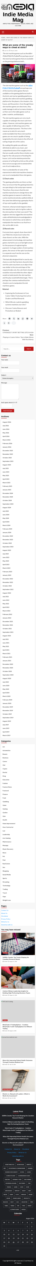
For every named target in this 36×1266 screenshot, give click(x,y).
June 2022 (6, 600)
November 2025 (8, 454)
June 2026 (6, 429)
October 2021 (7, 628)
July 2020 (6, 682)
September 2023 (8, 547)
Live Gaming (7, 838)
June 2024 (6, 514)
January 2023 (7, 575)
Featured (6, 790)
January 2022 (7, 618)
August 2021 (7, 636)
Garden (5, 812)
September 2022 (8, 589)
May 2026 (6, 433)
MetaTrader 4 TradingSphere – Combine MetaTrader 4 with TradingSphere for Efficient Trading (17, 1026)
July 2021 (6, 639)
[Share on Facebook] (9, 318)
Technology (6, 885)
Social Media (7, 874)
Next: (18, 337)
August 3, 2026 (13, 1030)
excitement (22, 1183)
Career (5, 761)
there (6, 1205)
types (23, 1205)
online (8, 1198)
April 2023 (6, 564)
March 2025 (6, 482)
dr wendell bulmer (11, 1183)
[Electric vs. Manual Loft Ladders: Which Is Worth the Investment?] (18, 1080)
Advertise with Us (6, 925)
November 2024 (8, 497)
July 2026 (6, 425)
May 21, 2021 (14, 50)
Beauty (5, 754)
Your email (4, 367)
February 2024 (7, 529)
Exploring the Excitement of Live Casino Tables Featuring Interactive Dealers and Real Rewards (18, 295)
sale (17, 1202)
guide (21, 1187)
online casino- (17, 1198)
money (30, 1194)
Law (4, 831)
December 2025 (8, 450)
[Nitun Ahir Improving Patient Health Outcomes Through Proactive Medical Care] (18, 1047)
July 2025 (6, 468)
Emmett (5, 961)
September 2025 (8, 461)
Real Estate (6, 863)
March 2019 (6, 735)
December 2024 (8, 493)
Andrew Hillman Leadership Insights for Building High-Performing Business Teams (18, 1123)
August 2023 (7, 550)
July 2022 (6, 596)
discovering (27, 1179)
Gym (4, 816)
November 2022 (8, 582)
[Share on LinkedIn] (18, 318)
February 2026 (7, 443)
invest (24, 1190)
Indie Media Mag (18, 17)
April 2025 (6, 479)
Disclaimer (4, 916)
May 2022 (6, 603)
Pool (4, 860)
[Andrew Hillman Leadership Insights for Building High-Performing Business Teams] (18, 977)
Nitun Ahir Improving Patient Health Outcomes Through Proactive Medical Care (18, 1137)
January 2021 (7, 660)
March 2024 (6, 525)
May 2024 (6, 518)
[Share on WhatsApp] (23, 318)
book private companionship (17, 1168)
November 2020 (8, 668)
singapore (24, 1202)
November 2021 (8, 625)
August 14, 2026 (13, 961)
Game (4, 805)
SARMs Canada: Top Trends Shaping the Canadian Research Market (18, 1117)
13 (18, 1234)
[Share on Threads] (9, 323)
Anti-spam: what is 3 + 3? (9, 402)
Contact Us (4, 910)
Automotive (6, 750)
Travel (5, 893)
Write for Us (5, 922)
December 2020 (8, 664)
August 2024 (7, 507)
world (24, 1209)
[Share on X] (14, 318)
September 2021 (8, 632)
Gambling (6, 801)
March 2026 (6, 440)
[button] (3, 32)
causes (29, 1172)
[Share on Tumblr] (4, 323)
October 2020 (7, 671)
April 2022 (6, 607)
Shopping (6, 871)
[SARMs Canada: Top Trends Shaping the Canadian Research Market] (18, 944)
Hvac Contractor (8, 827)
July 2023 (6, 554)
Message (4, 383)
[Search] (33, 31)
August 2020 (7, 678)
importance (8, 1190)
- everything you (9, 1164)
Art (4, 747)
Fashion (5, 783)
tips (18, 1205)
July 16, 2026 (13, 1064)
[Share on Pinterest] (27, 318)
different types (17, 1179)
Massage (5, 845)
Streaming (6, 882)
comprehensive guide (24, 1175)
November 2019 (8, 710)
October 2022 (7, 586)
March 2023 (6, 568)
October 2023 (7, 543)
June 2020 (6, 685)
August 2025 (7, 465)
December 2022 (8, 579)
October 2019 (7, 714)
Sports (5, 878)
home (27, 1187)
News (4, 853)
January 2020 (7, 703)
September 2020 (8, 675)
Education (6, 779)
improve (17, 1190)
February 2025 (7, 486)
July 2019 (6, 725)
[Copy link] (13, 323)
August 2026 (7, 422)
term (31, 1202)
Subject (3, 375)
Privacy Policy (5, 919)
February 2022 (7, 614)
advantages (20, 1164)
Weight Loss (7, 900)
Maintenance (7, 842)
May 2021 (6, 646)
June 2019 (6, 728)
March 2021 (6, 653)
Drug (4, 776)
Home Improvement (9, 823)
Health (5, 820)
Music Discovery (8, 849)
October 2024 (7, 500)
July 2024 (6, 511)
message (23, 1194)
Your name (4, 360)
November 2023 (8, 539)
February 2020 (7, 700)
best (5, 1168)
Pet (4, 856)
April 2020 (6, 692)
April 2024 (6, 522)
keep (29, 1190)
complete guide (10, 1175)
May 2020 (6, 689)
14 (23, 1234)
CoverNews (27, 1261)
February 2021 (7, 657)
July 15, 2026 (13, 1098)
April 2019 (6, 732)
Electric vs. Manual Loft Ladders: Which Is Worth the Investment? (18, 1144)
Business (5, 758)
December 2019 (8, 707)
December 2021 (8, 621)
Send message (7, 410)
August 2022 (7, 593)
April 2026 (6, 436)
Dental (5, 772)
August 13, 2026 (13, 995)
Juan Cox (6, 50)
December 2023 (8, 536)
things (12, 1205)
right (12, 1202)
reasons (5, 1202)
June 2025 (6, 472)
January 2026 (7, 447)
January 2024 (7, 532)
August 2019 (7, 721)
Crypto (5, 769)
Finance (5, 794)
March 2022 (6, 611)
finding (9, 1187)
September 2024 (8, 504)
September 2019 (8, 717)
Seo (4, 867)
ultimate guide (14, 1209)
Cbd (4, 765)
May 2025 (6, 475)
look (17, 1194)
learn (11, 1194)
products (27, 1198)
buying (22, 1172)
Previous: (18, 331)
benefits (29, 1164)
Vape (4, 896)
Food (4, 798)
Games (15, 1187)
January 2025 (7, 490)
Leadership (6, 834)
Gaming (5, 809)
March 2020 (6, 696)
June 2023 (6, 557)
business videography (11, 1172)
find (29, 1183)
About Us (4, 913)
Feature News (7, 787)
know (5, 1194)
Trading (5, 889)
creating (7, 1179)
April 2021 (6, 650)
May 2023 (6, 561)
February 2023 (7, 571)
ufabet (30, 1205)
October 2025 (7, 457)
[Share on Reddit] (31, 318)
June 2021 (6, 643)
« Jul (17, 1250)
